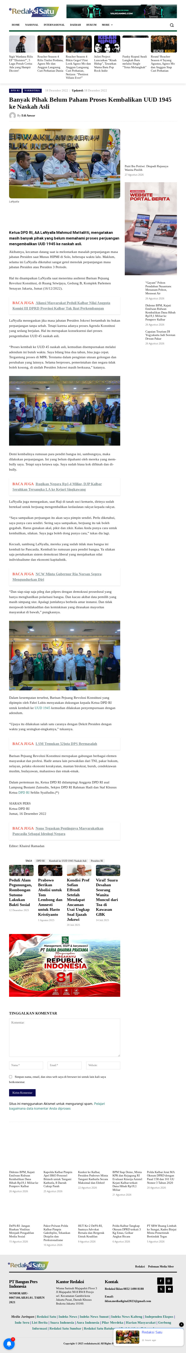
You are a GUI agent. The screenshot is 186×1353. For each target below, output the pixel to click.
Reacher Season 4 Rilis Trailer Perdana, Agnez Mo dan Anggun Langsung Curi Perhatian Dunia (50, 63)
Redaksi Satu (46, 1316)
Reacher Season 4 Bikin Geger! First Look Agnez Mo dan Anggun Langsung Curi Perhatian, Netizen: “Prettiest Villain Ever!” (78, 67)
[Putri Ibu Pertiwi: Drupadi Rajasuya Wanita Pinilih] (151, 145)
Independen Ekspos (159, 1316)
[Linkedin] (73, 214)
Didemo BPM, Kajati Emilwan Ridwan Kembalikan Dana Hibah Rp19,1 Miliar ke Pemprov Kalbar (160, 312)
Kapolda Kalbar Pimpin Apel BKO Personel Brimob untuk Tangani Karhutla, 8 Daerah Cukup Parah (58, 1179)
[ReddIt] (83, 214)
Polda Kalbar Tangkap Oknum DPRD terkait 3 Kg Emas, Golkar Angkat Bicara (127, 1231)
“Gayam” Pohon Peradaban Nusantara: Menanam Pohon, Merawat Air (158, 288)
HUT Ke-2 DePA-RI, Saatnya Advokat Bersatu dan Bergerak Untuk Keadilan (91, 1231)
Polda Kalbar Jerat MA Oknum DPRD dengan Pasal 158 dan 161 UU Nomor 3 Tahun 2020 (161, 1177)
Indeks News (68, 1316)
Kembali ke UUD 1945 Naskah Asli (67, 860)
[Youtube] (169, 1289)
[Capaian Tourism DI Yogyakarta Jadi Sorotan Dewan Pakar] (134, 337)
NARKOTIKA (32, 90)
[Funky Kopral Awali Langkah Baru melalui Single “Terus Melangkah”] (135, 44)
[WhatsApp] (63, 214)
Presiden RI (97, 860)
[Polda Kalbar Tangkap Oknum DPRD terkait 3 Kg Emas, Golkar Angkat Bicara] (127, 1212)
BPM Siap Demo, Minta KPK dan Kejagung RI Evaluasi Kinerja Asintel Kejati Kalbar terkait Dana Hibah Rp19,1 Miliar (127, 1180)
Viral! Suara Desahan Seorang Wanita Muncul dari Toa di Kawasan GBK (107, 897)
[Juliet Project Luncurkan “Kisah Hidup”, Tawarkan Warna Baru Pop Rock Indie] (107, 44)
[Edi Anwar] (13, 115)
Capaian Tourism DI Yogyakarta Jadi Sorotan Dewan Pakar (160, 335)
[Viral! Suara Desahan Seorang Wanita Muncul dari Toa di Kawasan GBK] (108, 870)
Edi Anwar (28, 115)
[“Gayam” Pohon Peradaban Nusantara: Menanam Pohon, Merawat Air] (134, 288)
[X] (52, 214)
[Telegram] (94, 214)
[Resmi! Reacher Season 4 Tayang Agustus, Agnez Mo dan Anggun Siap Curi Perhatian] (164, 44)
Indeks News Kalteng (126, 1316)
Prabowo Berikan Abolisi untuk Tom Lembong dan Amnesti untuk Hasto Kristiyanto (50, 897)
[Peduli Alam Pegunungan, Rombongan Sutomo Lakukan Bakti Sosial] (21, 870)
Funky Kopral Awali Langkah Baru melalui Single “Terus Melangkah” (134, 62)
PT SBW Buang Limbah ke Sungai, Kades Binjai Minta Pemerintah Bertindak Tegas (161, 1231)
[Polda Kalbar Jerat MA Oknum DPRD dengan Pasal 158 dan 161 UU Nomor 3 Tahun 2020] (162, 1158)
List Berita (40, 1322)
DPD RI (15, 90)
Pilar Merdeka (112, 1322)
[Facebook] (42, 214)
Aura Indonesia (87, 1322)
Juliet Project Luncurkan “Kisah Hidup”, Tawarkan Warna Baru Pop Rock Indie (105, 63)
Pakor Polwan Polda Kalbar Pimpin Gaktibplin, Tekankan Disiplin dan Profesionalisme (57, 1233)
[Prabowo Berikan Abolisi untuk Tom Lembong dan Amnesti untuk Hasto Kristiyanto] (50, 870)
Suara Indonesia (62, 1322)
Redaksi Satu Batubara (101, 1328)
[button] (171, 25)
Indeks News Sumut (94, 1316)
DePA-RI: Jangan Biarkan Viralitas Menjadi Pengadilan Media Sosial (21, 1231)
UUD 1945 (42, 708)
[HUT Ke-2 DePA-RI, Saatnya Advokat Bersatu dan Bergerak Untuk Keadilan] (93, 1212)
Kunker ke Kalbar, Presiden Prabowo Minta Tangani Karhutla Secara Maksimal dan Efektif (93, 1177)
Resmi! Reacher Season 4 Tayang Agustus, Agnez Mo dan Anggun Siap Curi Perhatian (163, 63)
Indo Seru (22, 1322)
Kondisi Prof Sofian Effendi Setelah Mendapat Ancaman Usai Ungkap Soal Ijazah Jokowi (78, 900)
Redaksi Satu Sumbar (65, 1328)
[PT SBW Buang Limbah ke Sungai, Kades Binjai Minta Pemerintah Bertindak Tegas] (162, 1212)
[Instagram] (168, 1281)
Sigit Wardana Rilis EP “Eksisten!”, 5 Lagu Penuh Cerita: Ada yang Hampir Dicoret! (21, 63)
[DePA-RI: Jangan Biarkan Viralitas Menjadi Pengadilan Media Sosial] (24, 1212)
